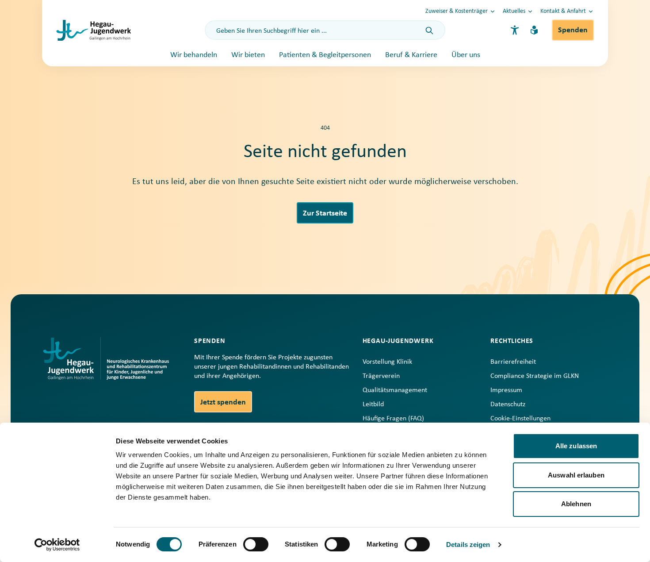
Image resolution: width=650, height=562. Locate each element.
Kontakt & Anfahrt (563, 11)
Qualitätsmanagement (395, 390)
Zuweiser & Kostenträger (456, 11)
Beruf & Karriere (411, 55)
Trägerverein (381, 376)
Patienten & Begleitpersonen (325, 55)
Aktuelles (514, 11)
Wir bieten (248, 55)
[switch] (255, 544)
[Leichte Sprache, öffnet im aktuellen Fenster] (534, 30)
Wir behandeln (193, 55)
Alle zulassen (576, 446)
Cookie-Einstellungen (520, 418)
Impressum (506, 390)
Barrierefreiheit (513, 362)
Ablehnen (576, 504)
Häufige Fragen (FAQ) (393, 418)
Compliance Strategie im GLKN (534, 376)
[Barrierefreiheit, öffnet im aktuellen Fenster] (515, 30)
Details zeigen (468, 544)
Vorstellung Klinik (387, 362)
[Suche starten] (429, 31)
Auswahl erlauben (576, 475)
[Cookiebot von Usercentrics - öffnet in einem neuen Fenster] (57, 544)
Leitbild (373, 404)
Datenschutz (507, 404)
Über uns (465, 55)
